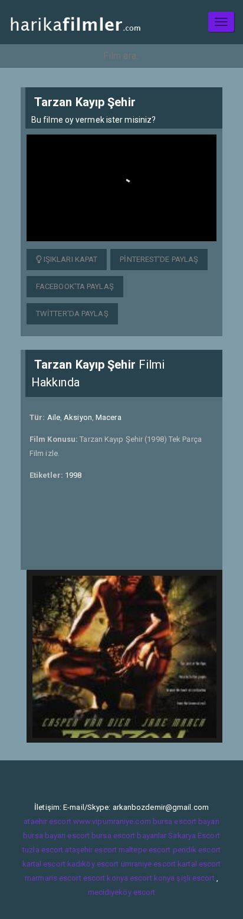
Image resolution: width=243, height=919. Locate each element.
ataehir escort (47, 821)
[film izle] (75, 22)
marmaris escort (53, 878)
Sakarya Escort (193, 835)
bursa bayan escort (56, 835)
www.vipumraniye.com (112, 821)
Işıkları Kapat (70, 259)
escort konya (105, 878)
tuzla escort (42, 849)
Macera (108, 417)
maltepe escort (144, 849)
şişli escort (195, 878)
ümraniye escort (148, 863)
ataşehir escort (91, 849)
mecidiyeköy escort (122, 892)
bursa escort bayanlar (128, 835)
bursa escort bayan (186, 821)
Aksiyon (78, 417)
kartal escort (43, 863)
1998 (73, 475)
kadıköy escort (93, 863)
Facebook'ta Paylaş (75, 286)
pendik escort (197, 849)
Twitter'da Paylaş (72, 313)
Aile (53, 417)
